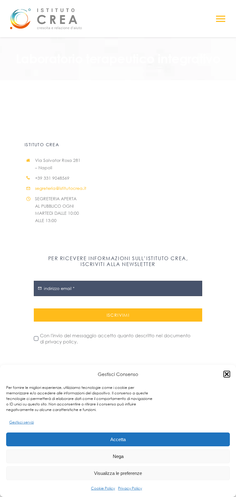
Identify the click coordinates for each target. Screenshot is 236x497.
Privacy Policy (130, 488)
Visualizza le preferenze (118, 473)
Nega (118, 456)
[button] (227, 374)
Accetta (118, 439)
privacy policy (61, 342)
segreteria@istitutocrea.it (60, 188)
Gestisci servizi (21, 422)
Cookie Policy (103, 488)
